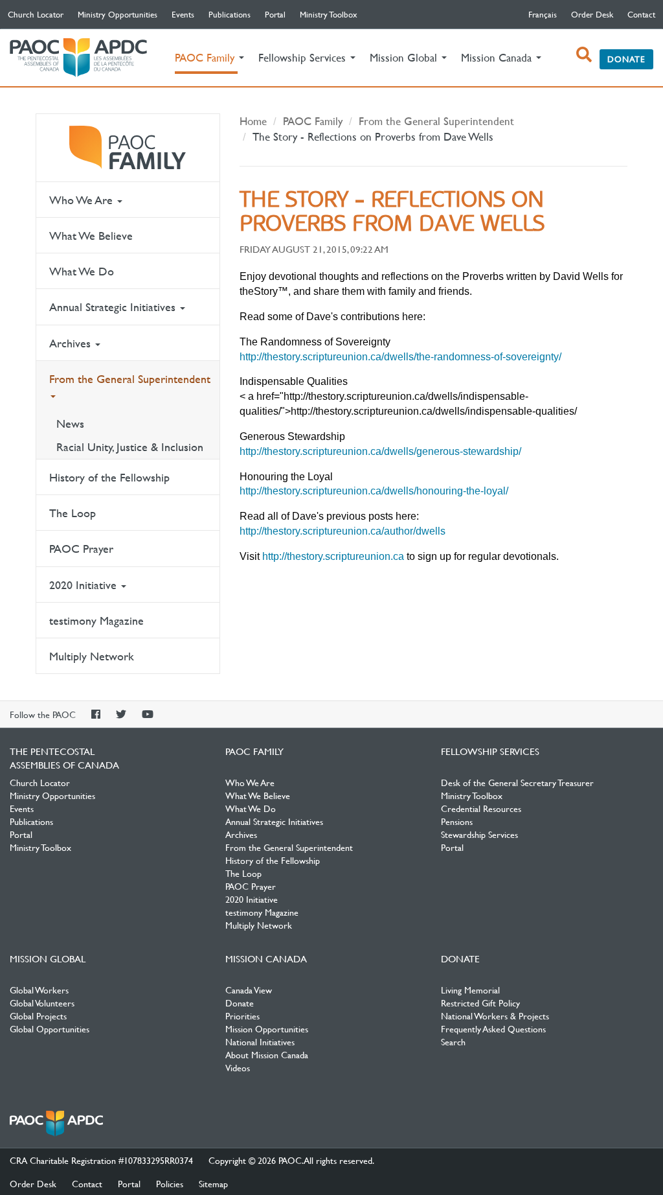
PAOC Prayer (81, 548)
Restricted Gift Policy (480, 1002)
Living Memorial (470, 989)
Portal (275, 14)
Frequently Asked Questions (493, 1028)
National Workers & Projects (495, 1015)
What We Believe (91, 235)
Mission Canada (266, 958)
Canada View (248, 989)
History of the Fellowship (109, 477)
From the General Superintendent (129, 379)
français (542, 14)
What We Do (81, 271)
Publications (229, 14)
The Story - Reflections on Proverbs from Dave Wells (373, 136)
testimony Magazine (96, 620)
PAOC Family (127, 147)
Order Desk (592, 14)
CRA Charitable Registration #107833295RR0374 (101, 1160)
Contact (641, 14)
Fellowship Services (490, 751)
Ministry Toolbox (328, 14)
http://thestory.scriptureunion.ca (333, 556)
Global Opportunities (49, 1028)
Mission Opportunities (266, 1028)
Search (453, 1041)
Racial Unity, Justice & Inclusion (129, 447)
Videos (237, 1067)
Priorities (242, 1015)
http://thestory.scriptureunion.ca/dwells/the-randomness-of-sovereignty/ (400, 356)
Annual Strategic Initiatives (114, 307)
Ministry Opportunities (117, 14)
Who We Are (82, 200)
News (70, 423)
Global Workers (39, 989)
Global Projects (38, 1015)
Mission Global (47, 958)
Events (183, 14)
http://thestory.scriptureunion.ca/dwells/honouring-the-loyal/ (374, 490)
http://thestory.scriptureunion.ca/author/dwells (342, 531)
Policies (169, 1183)
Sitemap (213, 1183)
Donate (626, 59)
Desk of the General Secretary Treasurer (517, 782)
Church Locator (35, 14)
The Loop (72, 513)
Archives (71, 343)
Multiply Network (91, 656)
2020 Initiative (84, 585)
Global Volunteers (42, 1002)
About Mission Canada (266, 1054)
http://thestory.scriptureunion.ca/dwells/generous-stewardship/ (380, 451)
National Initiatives (260, 1041)
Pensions (457, 821)
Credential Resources (481, 808)
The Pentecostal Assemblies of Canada (78, 58)
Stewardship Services (479, 834)
